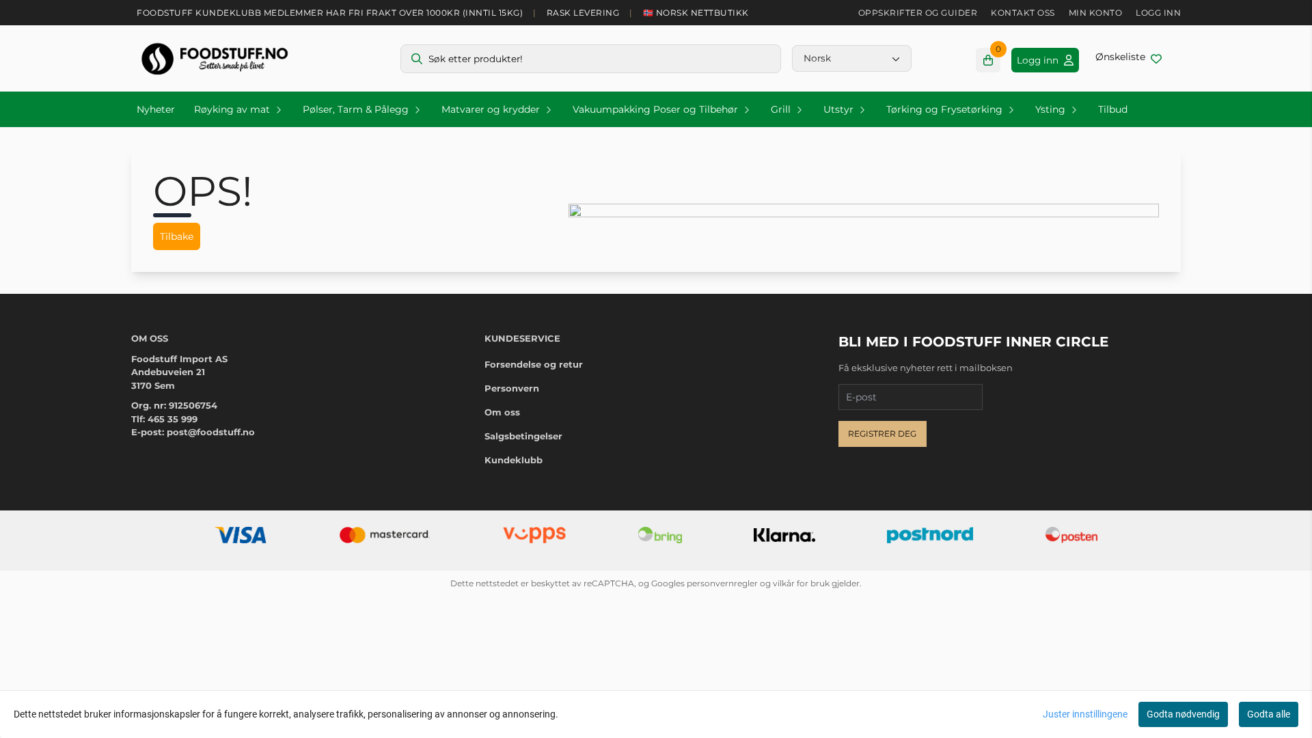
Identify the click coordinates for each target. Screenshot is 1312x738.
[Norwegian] (852, 58)
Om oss (502, 412)
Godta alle (1268, 714)
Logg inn (1158, 13)
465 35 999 (172, 418)
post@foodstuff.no (211, 431)
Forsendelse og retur (533, 364)
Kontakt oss (1023, 13)
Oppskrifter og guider (918, 13)
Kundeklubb (513, 459)
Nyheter (156, 109)
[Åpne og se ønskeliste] (1128, 58)
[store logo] (214, 58)
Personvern (511, 388)
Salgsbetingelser (523, 435)
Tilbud (1113, 109)
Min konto (1096, 13)
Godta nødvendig (1183, 714)
